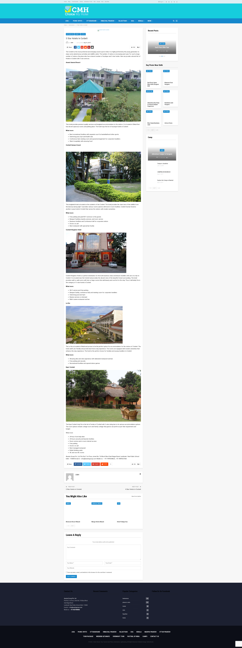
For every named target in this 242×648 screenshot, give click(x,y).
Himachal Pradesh (107, 21)
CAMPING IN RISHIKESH (163, 172)
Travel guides (75, 1)
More (149, 21)
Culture (81, 1)
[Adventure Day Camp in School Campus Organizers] (153, 95)
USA (94, 1)
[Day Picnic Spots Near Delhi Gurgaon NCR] (153, 75)
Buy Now (107, 1)
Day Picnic (149, 71)
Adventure (149, 91)
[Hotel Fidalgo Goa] (129, 510)
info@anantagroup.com (75, 607)
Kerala (140, 21)
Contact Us (154, 636)
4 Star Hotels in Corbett (133, 489)
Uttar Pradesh (164, 632)
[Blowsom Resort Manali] (78, 510)
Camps (162, 150)
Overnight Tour (118, 636)
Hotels (83, 34)
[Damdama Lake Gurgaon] (170, 95)
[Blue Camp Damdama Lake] (153, 115)
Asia (102, 1)
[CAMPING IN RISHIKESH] (152, 174)
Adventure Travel (88, 1)
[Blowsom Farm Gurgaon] (170, 75)
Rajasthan (123, 21)
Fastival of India (133, 636)
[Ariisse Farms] (170, 115)
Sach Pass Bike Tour (162, 47)
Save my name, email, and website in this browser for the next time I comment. (89, 572)
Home (65, 1)
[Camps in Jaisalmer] (152, 166)
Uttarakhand (91, 21)
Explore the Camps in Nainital (165, 180)
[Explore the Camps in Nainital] (152, 182)
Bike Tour (162, 43)
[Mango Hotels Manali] (103, 510)
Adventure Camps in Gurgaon (162, 154)
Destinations (70, 34)
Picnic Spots (77, 21)
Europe (98, 1)
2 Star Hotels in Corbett (74, 489)
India (124, 610)
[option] (162, 46)
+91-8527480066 (75, 609)
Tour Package (88, 636)
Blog (69, 1)
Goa (132, 21)
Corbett (77, 34)
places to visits (126, 602)
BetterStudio (150, 642)
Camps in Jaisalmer (162, 163)
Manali (68, 503)
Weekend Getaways (103, 636)
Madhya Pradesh (150, 632)
